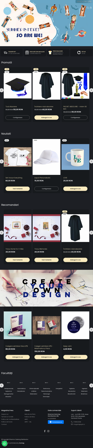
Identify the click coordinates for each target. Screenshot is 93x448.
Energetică (59, 388)
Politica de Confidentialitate (10, 419)
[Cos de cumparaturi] (91, 8)
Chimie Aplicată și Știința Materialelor (34, 391)
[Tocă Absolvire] (18, 86)
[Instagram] (48, 431)
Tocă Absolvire (11, 107)
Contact (4, 424)
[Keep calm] (75, 325)
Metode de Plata (30, 414)
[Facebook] (44, 431)
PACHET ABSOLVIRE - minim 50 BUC (75, 108)
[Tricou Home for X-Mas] (18, 228)
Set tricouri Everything (14, 178)
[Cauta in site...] (88, 8)
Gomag (21, 443)
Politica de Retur (30, 417)
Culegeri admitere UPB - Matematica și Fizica (43, 347)
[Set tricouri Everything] (18, 157)
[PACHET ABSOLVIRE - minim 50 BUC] (75, 86)
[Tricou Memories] (46, 228)
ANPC (26, 419)
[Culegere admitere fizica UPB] (18, 325)
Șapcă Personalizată (42, 178)
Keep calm (67, 346)
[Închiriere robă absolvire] (46, 86)
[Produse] (2, 8)
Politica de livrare (6, 422)
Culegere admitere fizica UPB (17, 346)
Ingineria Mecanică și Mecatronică (71, 391)
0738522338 (77, 422)
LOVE (65, 178)
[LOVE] (75, 157)
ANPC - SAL (28, 422)
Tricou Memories (40, 249)
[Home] (46, 23)
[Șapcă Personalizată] (46, 157)
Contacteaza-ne (57, 422)
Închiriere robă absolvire (43, 107)
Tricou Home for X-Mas (14, 249)
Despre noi (4, 414)
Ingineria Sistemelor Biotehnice (84, 391)
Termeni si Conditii (7, 417)
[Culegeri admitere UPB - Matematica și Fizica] (46, 325)
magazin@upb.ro (79, 424)
